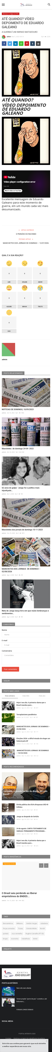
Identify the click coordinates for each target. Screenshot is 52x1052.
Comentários (8, 624)
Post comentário (10, 669)
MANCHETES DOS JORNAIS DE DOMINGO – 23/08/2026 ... (33, 728)
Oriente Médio (31, 928)
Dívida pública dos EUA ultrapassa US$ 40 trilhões (32, 806)
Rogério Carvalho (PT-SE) (35, 933)
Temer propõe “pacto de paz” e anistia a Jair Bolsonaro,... (31, 1000)
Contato (8, 1038)
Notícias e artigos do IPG (11, 14)
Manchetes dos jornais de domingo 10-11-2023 (22, 530)
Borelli (42, 928)
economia (14, 939)
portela (5, 933)
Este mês (26, 696)
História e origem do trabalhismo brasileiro (29, 1038)
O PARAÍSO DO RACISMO (26, 234)
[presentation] (41, 865)
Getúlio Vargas (31, 923)
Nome (4, 630)
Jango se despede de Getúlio (27, 816)
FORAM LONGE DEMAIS (24, 1009)
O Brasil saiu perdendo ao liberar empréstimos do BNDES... (19, 895)
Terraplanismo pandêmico (26, 714)
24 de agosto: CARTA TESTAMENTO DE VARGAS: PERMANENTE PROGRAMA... (31, 830)
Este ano (42, 696)
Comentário (7, 651)
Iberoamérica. (8, 923)
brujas (5, 939)
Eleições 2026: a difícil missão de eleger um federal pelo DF (33, 740)
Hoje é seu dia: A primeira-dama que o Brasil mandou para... (31, 704)
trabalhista (26, 939)
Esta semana (10, 696)
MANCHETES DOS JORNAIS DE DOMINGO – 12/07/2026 (26, 244)
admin (9, 37)
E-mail (4, 640)
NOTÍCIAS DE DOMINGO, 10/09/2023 (18, 409)
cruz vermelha (17, 933)
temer (35, 939)
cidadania (44, 923)
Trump (20, 928)
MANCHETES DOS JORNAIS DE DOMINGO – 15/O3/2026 (32, 751)
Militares (20, 923)
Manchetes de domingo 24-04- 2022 (18, 448)
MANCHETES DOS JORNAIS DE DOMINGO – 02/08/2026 (21, 570)
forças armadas (9, 928)
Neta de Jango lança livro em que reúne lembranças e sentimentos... (25, 612)
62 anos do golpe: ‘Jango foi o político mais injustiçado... (20, 489)
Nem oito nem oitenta (23, 988)
